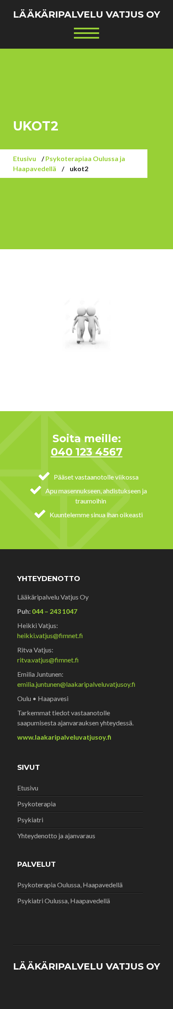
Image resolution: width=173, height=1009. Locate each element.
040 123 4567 (87, 452)
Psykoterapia (36, 804)
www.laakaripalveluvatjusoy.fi (64, 737)
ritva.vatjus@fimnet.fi (48, 660)
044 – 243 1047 (54, 611)
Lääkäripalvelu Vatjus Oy (86, 14)
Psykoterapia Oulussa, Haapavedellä (70, 885)
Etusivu (24, 158)
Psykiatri (30, 820)
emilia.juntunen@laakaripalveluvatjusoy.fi (76, 684)
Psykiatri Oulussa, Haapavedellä (63, 901)
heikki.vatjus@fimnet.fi (50, 635)
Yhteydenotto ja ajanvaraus (56, 836)
